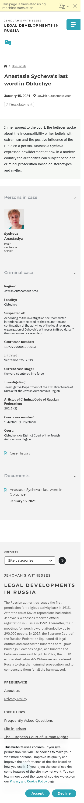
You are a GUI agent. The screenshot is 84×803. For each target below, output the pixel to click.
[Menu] (73, 24)
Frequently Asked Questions (28, 720)
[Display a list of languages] (64, 5)
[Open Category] (62, 560)
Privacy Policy (15, 699)
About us (12, 691)
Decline (64, 793)
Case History (20, 453)
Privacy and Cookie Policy (28, 781)
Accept (38, 793)
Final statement (20, 104)
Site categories (20, 560)
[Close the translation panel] (75, 5)
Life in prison (15, 729)
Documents (19, 66)
